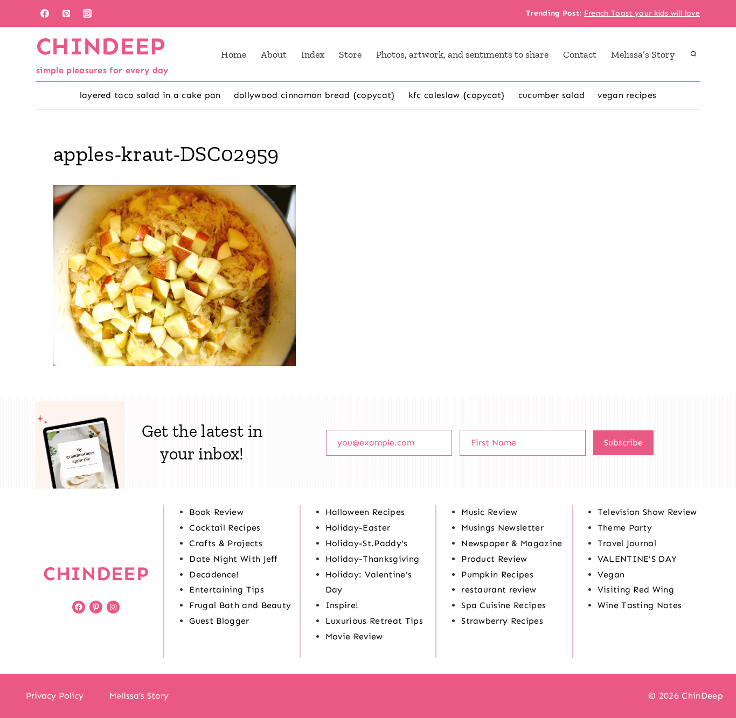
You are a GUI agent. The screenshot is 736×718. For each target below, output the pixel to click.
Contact (579, 54)
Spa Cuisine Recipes (503, 605)
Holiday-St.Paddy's (366, 543)
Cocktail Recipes (224, 527)
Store (350, 54)
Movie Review (354, 636)
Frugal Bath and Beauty (240, 605)
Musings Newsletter (502, 527)
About (274, 54)
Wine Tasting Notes (640, 605)
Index (312, 54)
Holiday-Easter (357, 527)
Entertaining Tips (226, 589)
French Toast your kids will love (642, 13)
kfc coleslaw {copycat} (456, 95)
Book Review (216, 512)
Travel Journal (627, 543)
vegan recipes (627, 95)
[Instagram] (87, 13)
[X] (368, 696)
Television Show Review (647, 512)
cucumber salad (551, 95)
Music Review (489, 512)
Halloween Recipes (365, 512)
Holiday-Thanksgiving (372, 559)
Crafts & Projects (225, 543)
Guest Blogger (219, 621)
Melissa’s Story (643, 54)
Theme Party (625, 527)
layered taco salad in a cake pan (150, 95)
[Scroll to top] (711, 677)
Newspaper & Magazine (511, 543)
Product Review (494, 559)
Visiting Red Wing (636, 589)
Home (233, 54)
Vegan (611, 574)
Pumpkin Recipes (497, 574)
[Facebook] (44, 13)
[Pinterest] (66, 13)
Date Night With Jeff (233, 559)
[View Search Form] (693, 54)
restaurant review (498, 589)
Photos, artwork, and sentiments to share (462, 54)
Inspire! (342, 605)
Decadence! (214, 574)
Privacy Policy (55, 696)
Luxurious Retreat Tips (374, 621)
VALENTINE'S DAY (637, 559)
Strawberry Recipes (502, 621)
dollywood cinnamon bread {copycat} (314, 95)
